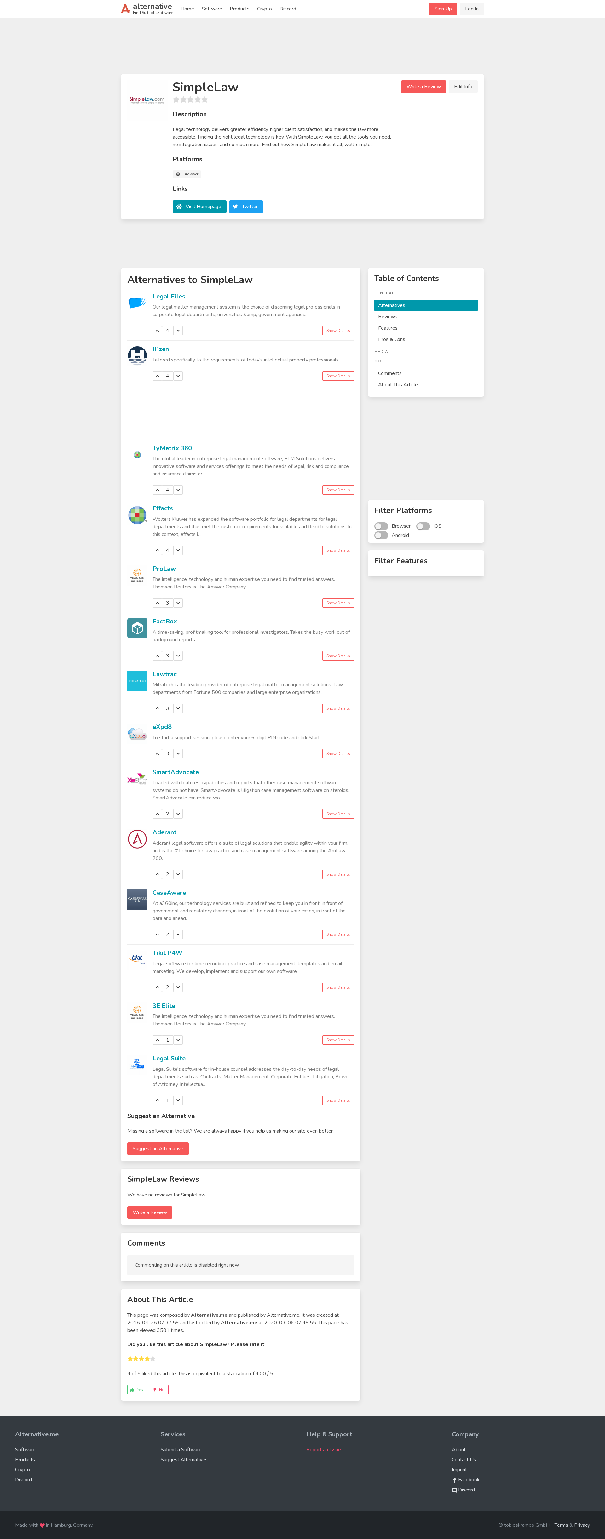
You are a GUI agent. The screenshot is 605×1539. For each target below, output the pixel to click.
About (459, 1449)
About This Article (398, 384)
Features (388, 328)
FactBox (165, 621)
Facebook (468, 1479)
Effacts (163, 508)
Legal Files (169, 296)
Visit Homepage (203, 206)
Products (240, 8)
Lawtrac (165, 674)
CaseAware (169, 893)
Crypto (264, 8)
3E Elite (164, 1006)
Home (187, 8)
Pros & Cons (391, 339)
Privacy (582, 1525)
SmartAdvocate (176, 772)
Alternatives (391, 305)
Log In (472, 8)
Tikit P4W (167, 953)
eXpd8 (162, 727)
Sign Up (443, 8)
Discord (287, 8)
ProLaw (164, 569)
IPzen (161, 349)
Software (212, 8)
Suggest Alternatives (184, 1459)
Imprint (459, 1469)
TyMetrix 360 (172, 448)
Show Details (338, 330)
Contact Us (464, 1459)
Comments (390, 373)
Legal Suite (169, 1058)
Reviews (387, 316)
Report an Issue (323, 1449)
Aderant (164, 832)
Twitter (250, 206)
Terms (561, 1525)
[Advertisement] (302, 48)
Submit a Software (181, 1449)
